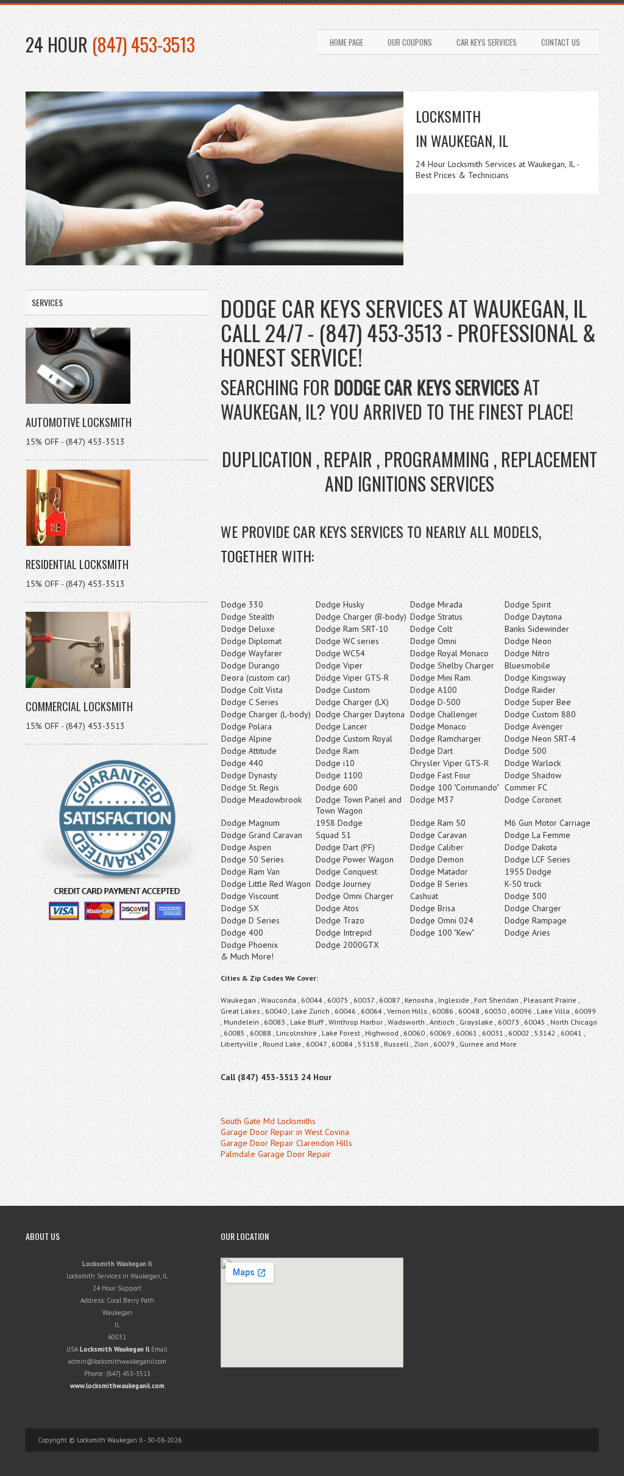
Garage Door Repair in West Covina (285, 1132)
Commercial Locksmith (79, 706)
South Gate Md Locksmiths (268, 1121)
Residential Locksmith (77, 564)
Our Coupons (410, 42)
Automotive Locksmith (79, 422)
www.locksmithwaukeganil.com (117, 1385)
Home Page (346, 42)
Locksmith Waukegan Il (114, 1349)
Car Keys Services (486, 42)
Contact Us (560, 42)
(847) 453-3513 (143, 44)
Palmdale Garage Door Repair (276, 1153)
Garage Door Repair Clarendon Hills (286, 1142)
